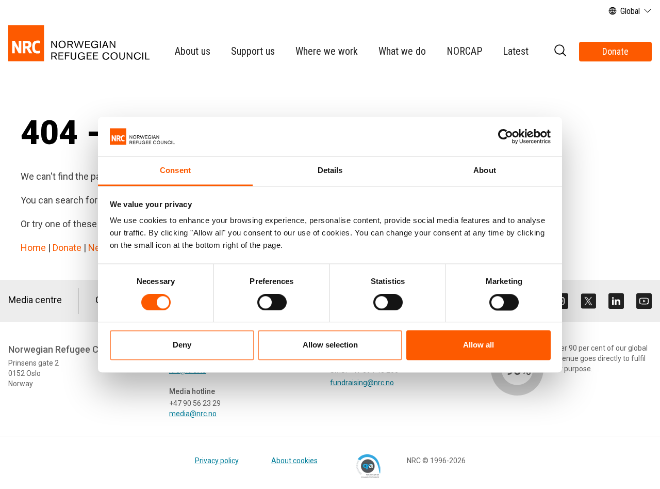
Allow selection (330, 345)
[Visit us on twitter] (588, 301)
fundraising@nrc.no (362, 382)
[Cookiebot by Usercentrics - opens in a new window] (505, 136)
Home (33, 247)
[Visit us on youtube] (644, 301)
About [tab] (484, 170)
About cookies (294, 460)
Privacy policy (217, 460)
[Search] (560, 51)
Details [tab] (330, 170)
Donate (615, 51)
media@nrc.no (193, 413)
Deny (182, 345)
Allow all (478, 345)
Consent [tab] (175, 170)
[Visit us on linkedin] (616, 301)
